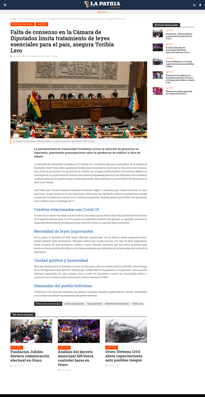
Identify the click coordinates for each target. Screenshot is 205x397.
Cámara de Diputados (74, 303)
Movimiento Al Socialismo (117, 303)
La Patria (17, 56)
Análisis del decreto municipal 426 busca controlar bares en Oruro (76, 358)
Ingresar (103, 12)
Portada (12, 18)
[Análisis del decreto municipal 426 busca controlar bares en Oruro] (79, 331)
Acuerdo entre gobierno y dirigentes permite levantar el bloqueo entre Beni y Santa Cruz (180, 79)
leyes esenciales (94, 303)
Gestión (42, 24)
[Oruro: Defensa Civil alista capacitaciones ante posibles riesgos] (126, 331)
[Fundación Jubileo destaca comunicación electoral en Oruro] (31, 331)
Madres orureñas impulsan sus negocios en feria (179, 92)
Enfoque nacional (22, 24)
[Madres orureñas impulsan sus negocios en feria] (158, 91)
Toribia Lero (137, 303)
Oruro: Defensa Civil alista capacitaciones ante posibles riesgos (123, 355)
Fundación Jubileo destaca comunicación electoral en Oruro (29, 356)
